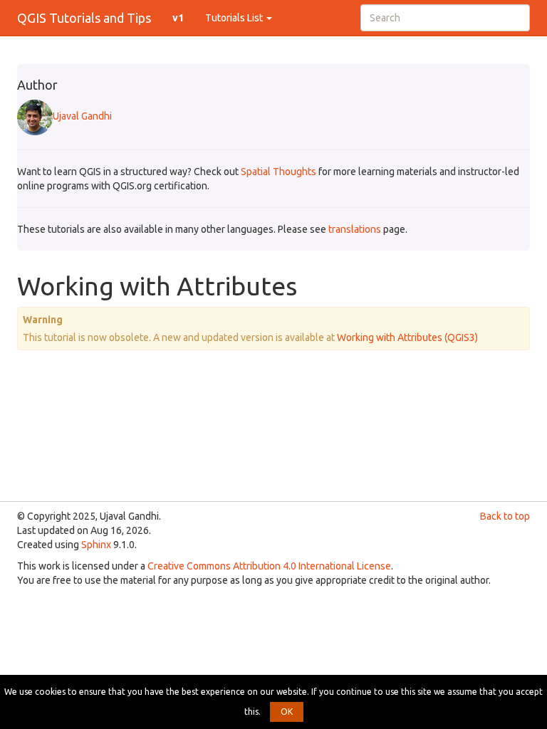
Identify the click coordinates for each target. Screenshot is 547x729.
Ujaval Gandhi (82, 116)
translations (354, 229)
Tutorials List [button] (235, 17)
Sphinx (96, 544)
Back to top (505, 516)
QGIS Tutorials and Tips (84, 18)
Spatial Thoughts (278, 171)
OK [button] (287, 711)
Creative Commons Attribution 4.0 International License (269, 566)
